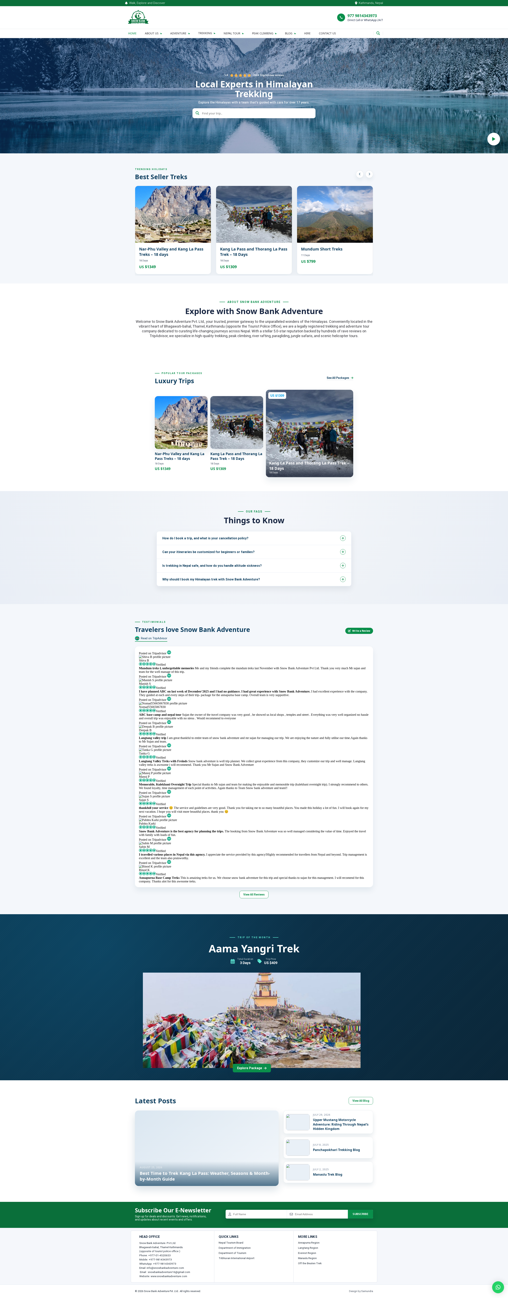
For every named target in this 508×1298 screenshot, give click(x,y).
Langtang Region (308, 1247)
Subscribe (360, 1214)
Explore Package (249, 1068)
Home (132, 33)
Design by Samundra (361, 1291)
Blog (288, 33)
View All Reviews (254, 894)
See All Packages (338, 377)
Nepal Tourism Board (231, 1242)
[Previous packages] (360, 174)
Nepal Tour (232, 33)
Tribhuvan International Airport (236, 1258)
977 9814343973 (362, 15)
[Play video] (493, 139)
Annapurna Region (308, 1242)
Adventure (178, 33)
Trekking (205, 33)
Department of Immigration (235, 1247)
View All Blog (360, 1100)
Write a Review (361, 630)
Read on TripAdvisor (154, 638)
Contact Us (327, 33)
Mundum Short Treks (322, 249)
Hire (307, 33)
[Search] (378, 33)
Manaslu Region (307, 1258)
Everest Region (307, 1252)
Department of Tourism (232, 1252)
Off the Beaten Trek (310, 1263)
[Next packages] (369, 174)
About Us (152, 33)
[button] (498, 1287)
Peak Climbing (262, 33)
